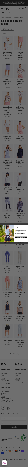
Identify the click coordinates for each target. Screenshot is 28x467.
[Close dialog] (27, 225)
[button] (4, 462)
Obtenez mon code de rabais (21, 237)
